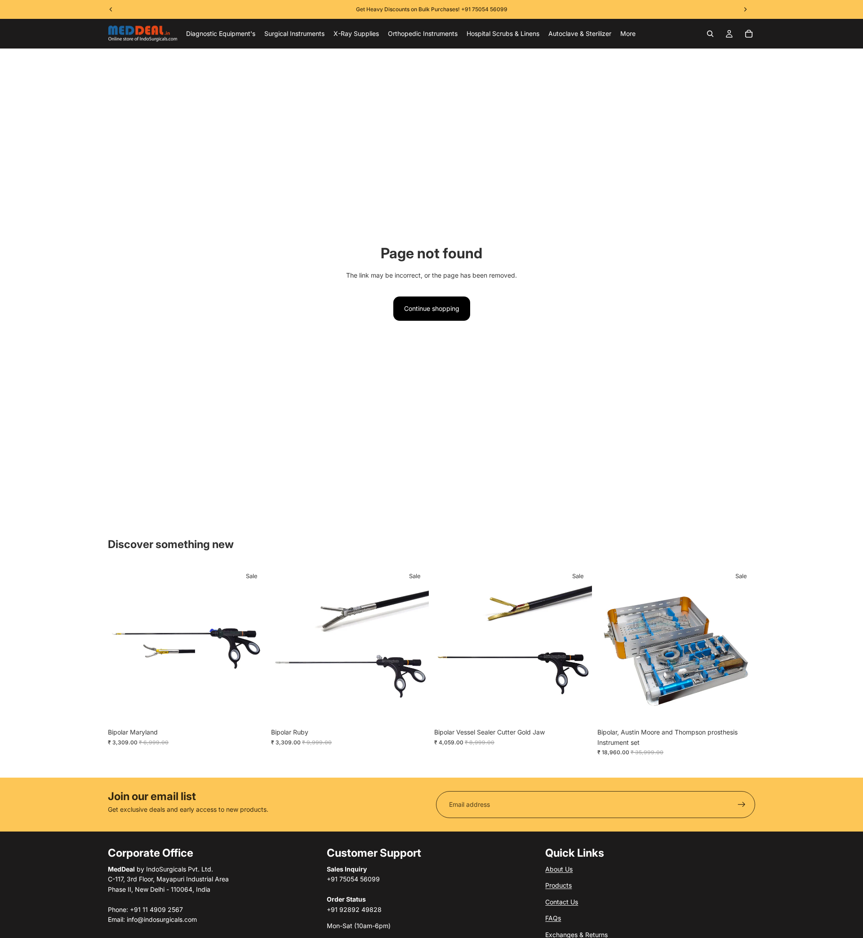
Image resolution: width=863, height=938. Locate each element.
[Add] (252, 710)
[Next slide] (252, 645)
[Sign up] (741, 804)
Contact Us (561, 901)
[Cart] (749, 34)
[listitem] (628, 34)
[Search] (710, 34)
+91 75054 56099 (484, 9)
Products (558, 885)
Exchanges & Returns (576, 934)
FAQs (553, 918)
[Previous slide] (121, 645)
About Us (559, 869)
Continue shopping (431, 308)
